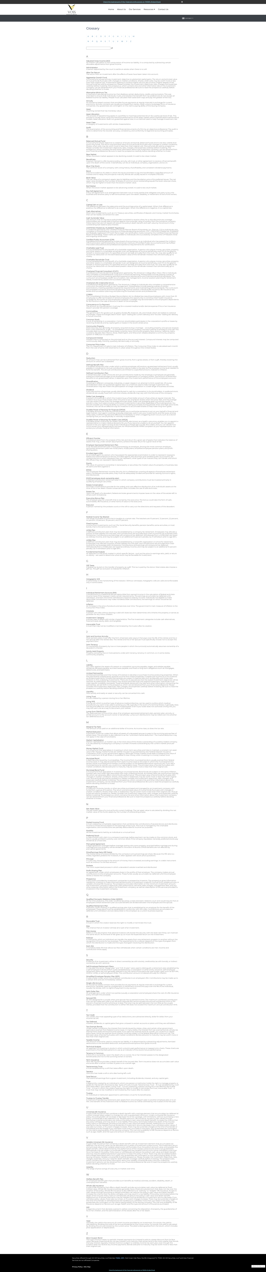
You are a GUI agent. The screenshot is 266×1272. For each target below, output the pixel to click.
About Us (121, 9)
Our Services (135, 9)
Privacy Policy (77, 1267)
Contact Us (163, 9)
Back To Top (257, 1266)
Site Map (87, 1267)
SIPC (122, 1258)
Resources (148, 9)
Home (111, 9)
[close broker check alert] (182, 2)
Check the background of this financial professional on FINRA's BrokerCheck (132, 2)
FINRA (118, 1258)
